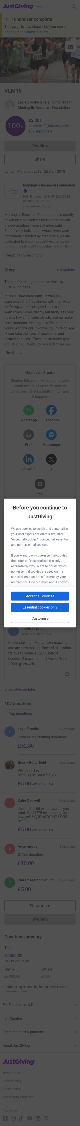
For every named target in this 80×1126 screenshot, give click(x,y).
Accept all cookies (40, 596)
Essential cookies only (40, 607)
